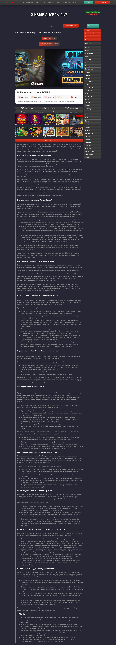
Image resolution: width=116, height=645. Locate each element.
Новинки (24, 112)
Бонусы (43, 2)
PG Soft (87, 127)
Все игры (88, 47)
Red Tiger (88, 84)
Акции (87, 40)
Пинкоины (88, 31)
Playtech (87, 75)
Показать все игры (49, 140)
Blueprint (88, 78)
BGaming (88, 109)
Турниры (88, 44)
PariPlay (87, 115)
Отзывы (58, 2)
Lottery (87, 157)
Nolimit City (88, 96)
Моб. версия (29, 2)
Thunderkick (89, 69)
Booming (88, 121)
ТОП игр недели (27, 108)
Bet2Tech (88, 145)
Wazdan (87, 112)
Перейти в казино (49, 38)
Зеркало (21, 2)
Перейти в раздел (71, 25)
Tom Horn (88, 130)
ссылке (61, 195)
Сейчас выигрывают (49, 108)
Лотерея (87, 37)
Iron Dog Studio (90, 151)
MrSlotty (87, 124)
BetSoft (87, 118)
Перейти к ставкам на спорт (49, 43)
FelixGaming (89, 154)
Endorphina (88, 63)
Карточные (73, 112)
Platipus (87, 102)
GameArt (87, 139)
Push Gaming (89, 81)
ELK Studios (89, 87)
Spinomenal (88, 90)
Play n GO (88, 60)
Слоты (40, 112)
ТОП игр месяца (71, 108)
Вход (37, 2)
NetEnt (87, 50)
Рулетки (56, 112)
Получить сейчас (93, 26)
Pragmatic (88, 72)
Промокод (50, 2)
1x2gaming (88, 148)
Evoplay (87, 136)
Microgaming (89, 53)
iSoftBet (87, 105)
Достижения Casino (91, 34)
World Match (89, 133)
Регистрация (66, 2)
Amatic (87, 57)
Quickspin (88, 66)
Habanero (88, 142)
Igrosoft (87, 93)
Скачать (74, 2)
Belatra (87, 99)
